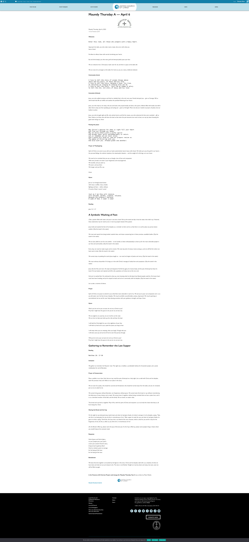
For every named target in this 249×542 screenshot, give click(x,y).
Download (94, 487)
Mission (90, 503)
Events (24, 1)
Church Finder (20, 1)
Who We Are (33, 7)
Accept (148, 540)
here (148, 502)
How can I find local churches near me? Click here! (96, 510)
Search (235, 1)
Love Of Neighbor (93, 507)
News (113, 500)
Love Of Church (93, 505)
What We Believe (63, 7)
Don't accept (155, 540)
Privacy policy (162, 540)
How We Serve (94, 7)
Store (31, 1)
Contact (28, 1)
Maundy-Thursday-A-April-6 (95, 482)
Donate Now (241, 1)
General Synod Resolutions (95, 513)
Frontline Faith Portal (37, 1)
